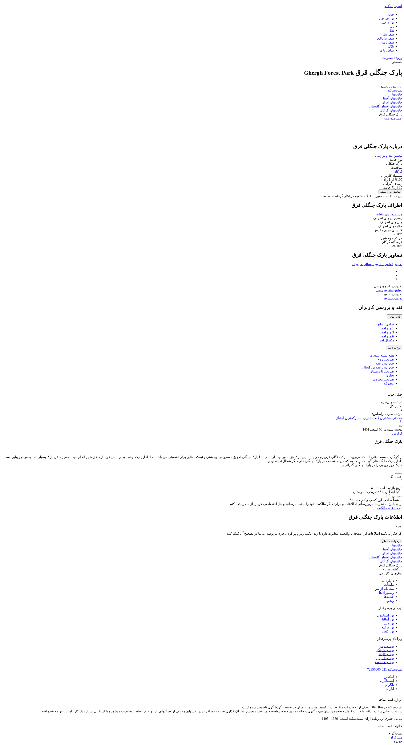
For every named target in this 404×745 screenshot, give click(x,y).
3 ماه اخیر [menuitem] (387, 332)
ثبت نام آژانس (384, 588)
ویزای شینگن (385, 650)
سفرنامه (388, 42)
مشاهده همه (392, 118)
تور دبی (389, 623)
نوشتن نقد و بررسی (388, 155)
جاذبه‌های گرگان (391, 110)
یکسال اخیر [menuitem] (386, 340)
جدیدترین (396, 418)
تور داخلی (387, 22)
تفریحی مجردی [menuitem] (383, 379)
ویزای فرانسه (384, 662)
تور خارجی (386, 18)
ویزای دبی (387, 646)
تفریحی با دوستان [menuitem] (382, 371)
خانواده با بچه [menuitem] (385, 363)
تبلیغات (389, 584)
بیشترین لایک (383, 418)
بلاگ (391, 46)
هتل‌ (391, 30)
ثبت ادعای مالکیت (389, 508)
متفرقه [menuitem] (389, 383)
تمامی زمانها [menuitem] (385, 324)
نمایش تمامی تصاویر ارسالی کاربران (377, 264)
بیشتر (398, 472)
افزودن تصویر (392, 298)
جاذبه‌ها (397, 94)
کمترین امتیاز (345, 418)
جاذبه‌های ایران (392, 102)
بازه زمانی (395, 316)
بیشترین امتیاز (365, 418)
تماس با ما (386, 50)
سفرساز (388, 34)
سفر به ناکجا (385, 38)
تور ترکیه (387, 627)
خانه (391, 14)
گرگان (397, 171)
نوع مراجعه (394, 347)
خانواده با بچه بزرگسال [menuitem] (378, 367)
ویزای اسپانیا (385, 658)
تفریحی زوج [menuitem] (385, 359)
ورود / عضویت (392, 58)
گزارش (397, 433)
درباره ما (388, 580)
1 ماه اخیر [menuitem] (387, 328)
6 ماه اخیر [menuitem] (387, 336)
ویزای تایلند (386, 654)
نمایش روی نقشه (390, 191)
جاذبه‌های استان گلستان (385, 106)
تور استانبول (385, 615)
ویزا (391, 26)
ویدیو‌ (390, 600)
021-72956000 (377, 669)
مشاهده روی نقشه (389, 214)
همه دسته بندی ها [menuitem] (382, 355)
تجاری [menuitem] (389, 375)
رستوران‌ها (386, 592)
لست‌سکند (393, 6)
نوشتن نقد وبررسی (389, 290)
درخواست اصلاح (391, 541)
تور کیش (388, 631)
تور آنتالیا (388, 619)
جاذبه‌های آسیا (392, 98)
